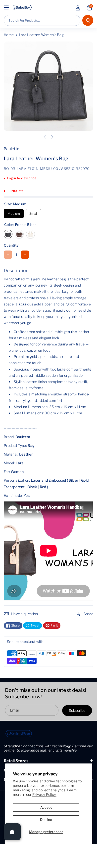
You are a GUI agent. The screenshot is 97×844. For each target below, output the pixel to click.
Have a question (24, 614)
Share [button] (89, 614)
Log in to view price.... (23, 178)
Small (33, 212)
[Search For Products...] (87, 20)
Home (9, 35)
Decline (46, 819)
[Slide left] (45, 136)
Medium (13, 212)
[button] (7, 7)
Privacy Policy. (44, 794)
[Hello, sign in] (77, 7)
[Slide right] (51, 136)
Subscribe (77, 710)
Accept (46, 807)
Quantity (11, 245)
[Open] (12, 831)
